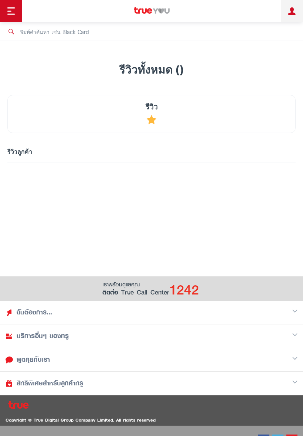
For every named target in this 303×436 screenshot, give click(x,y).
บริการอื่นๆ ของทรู (43, 336)
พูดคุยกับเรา (33, 359)
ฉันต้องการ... (34, 312)
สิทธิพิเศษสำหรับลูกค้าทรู (50, 383)
